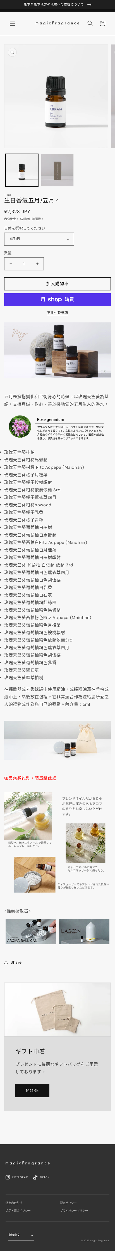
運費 (38, 219)
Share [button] (16, 962)
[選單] (12, 23)
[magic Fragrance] (28, 1163)
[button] (90, 23)
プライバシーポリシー (74, 1211)
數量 (8, 252)
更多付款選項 (57, 313)
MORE (32, 1090)
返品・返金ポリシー (18, 1211)
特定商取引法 (14, 1203)
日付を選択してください (24, 228)
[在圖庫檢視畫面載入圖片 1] (22, 170)
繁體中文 (14, 1235)
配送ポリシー (68, 1203)
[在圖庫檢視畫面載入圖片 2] (57, 170)
